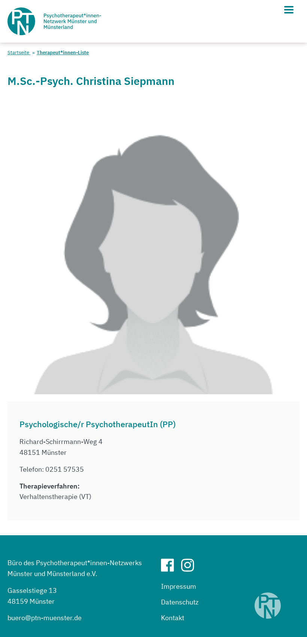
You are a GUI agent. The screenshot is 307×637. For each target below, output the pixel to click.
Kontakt (172, 617)
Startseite (18, 52)
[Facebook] (170, 568)
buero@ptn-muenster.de (44, 617)
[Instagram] (190, 568)
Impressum (178, 586)
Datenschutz (179, 602)
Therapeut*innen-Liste (63, 52)
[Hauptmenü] (289, 9)
